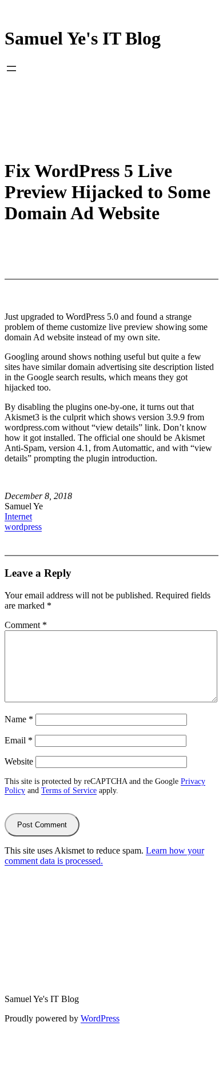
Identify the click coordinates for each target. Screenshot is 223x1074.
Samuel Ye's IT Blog (83, 38)
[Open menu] (11, 68)
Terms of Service (69, 790)
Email (19, 740)
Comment (26, 625)
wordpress (23, 527)
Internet (18, 516)
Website (19, 761)
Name (19, 719)
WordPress (100, 1018)
